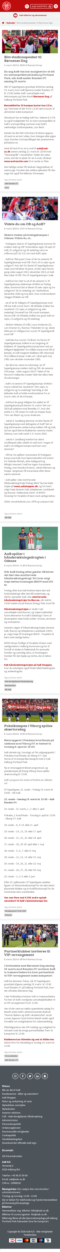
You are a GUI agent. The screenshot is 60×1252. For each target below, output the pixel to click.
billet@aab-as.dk (40, 1210)
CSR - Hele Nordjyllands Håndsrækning (22, 1116)
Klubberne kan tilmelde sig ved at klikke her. (29, 1039)
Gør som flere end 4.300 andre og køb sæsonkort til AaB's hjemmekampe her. (26, 899)
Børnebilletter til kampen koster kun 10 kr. (28, 105)
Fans (7, 188)
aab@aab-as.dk (17, 1179)
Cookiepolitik (9, 1135)
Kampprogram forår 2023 (15, 911)
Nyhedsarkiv (8, 1108)
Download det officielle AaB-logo (19, 1142)
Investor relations (11, 1112)
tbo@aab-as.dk (39, 1214)
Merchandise (10, 685)
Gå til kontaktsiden (12, 1156)
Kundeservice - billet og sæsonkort (20, 1093)
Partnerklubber (11, 1056)
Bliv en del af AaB (11, 1090)
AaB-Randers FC (11, 184)
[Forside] (3, 22)
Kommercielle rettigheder (15, 1131)
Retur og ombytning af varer (17, 1101)
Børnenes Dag (41, 96)
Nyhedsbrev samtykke (13, 1105)
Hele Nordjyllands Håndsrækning (19, 681)
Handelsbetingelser (12, 1139)
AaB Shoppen (9, 1097)
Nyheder (11, 22)
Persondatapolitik (11, 1124)
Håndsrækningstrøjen (16, 609)
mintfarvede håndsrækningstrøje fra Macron (25, 598)
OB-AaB (8, 517)
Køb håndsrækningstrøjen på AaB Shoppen (28, 664)
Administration (10, 1120)
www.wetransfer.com (16, 161)
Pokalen (8, 915)
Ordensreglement (11, 1127)
